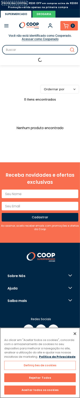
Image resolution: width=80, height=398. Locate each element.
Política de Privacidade (57, 357)
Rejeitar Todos (40, 378)
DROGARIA (44, 14)
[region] (40, 363)
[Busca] (40, 49)
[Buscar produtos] (72, 49)
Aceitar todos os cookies (40, 390)
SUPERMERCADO (16, 14)
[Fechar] (75, 333)
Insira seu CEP (42, 60)
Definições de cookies (40, 365)
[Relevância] (60, 89)
